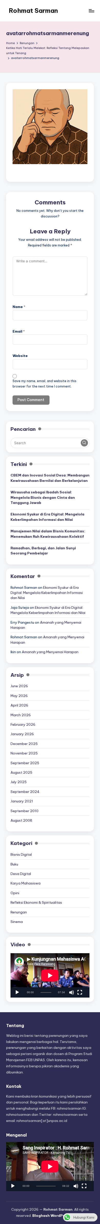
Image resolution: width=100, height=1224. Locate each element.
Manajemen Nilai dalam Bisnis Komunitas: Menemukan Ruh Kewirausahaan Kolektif (48, 534)
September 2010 (24, 811)
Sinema (17, 921)
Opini (15, 893)
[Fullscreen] (79, 992)
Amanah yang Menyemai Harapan (50, 652)
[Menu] (91, 10)
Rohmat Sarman (33, 10)
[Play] (17, 992)
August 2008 (21, 820)
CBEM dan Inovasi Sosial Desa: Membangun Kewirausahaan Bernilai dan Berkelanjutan (50, 478)
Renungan (19, 912)
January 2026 (22, 734)
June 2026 (19, 686)
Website (20, 355)
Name (19, 306)
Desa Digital (21, 873)
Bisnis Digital (21, 854)
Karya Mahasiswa (26, 883)
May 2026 (19, 695)
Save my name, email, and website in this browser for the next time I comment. (44, 383)
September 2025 (25, 763)
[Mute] (71, 992)
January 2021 (22, 801)
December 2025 (24, 743)
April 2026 (19, 705)
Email (19, 331)
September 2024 (25, 791)
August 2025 (21, 772)
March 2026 (21, 715)
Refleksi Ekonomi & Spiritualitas (36, 902)
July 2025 (19, 782)
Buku (14, 864)
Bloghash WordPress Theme (58, 1215)
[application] (50, 975)
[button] (84, 442)
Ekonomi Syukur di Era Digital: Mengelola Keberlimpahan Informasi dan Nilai (47, 517)
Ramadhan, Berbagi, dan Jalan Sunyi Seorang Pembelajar (43, 550)
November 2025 (24, 753)
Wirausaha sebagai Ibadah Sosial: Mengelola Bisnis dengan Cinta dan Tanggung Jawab (43, 497)
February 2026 (23, 724)
